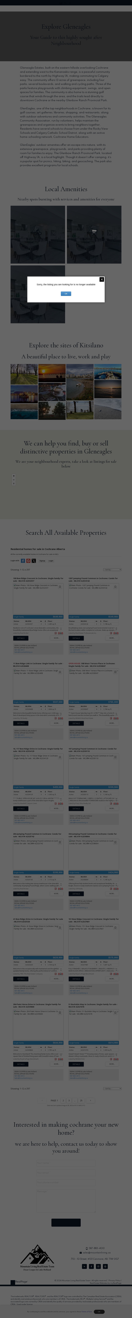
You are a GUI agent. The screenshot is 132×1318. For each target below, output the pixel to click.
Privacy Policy (114, 1281)
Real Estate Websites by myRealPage (105, 1283)
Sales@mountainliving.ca (23, 652)
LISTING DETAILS (20, 638)
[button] (84, 1266)
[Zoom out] (14, 480)
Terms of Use (86, 1312)
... (74, 1100)
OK (99, 1312)
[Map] (66, 491)
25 (81, 1100)
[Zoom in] (14, 476)
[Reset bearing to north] (14, 484)
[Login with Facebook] (23, 562)
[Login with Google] (28, 562)
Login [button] (51, 561)
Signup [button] (42, 561)
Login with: (15, 561)
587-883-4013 (19, 650)
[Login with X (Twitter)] (34, 562)
